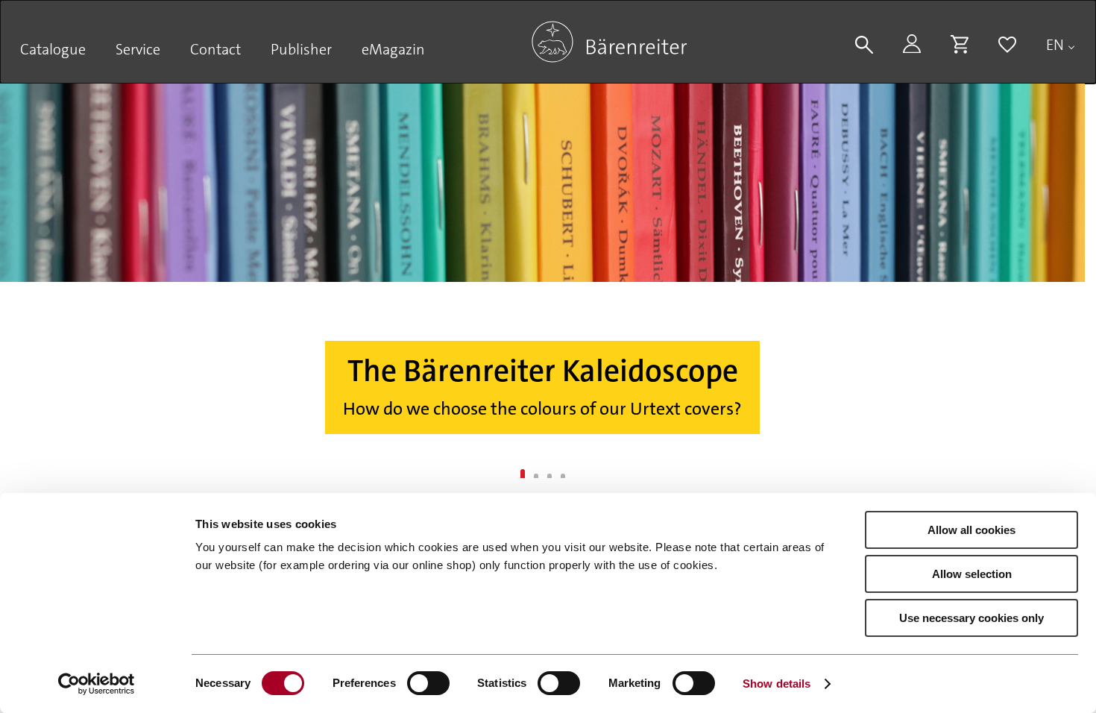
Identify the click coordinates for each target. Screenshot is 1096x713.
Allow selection (972, 574)
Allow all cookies (971, 530)
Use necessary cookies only (971, 618)
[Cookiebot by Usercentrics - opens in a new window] (96, 684)
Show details (776, 683)
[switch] (428, 683)
